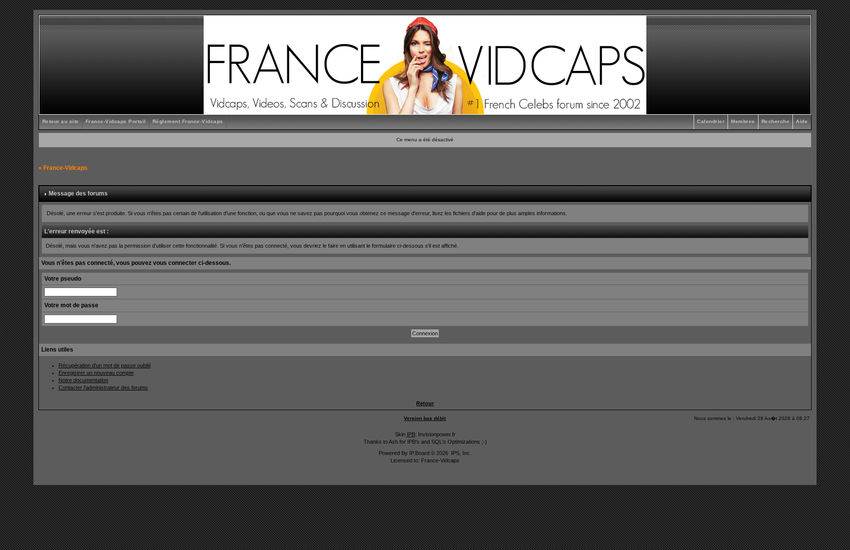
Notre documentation (83, 380)
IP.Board (419, 453)
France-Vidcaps (65, 167)
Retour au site (60, 121)
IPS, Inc (460, 453)
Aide (802, 121)
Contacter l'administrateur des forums (103, 387)
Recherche (775, 121)
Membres (743, 121)
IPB (411, 434)
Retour (425, 403)
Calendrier (711, 121)
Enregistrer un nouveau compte (96, 373)
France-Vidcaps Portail (116, 121)
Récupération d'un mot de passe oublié (105, 365)
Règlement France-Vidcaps (187, 121)
